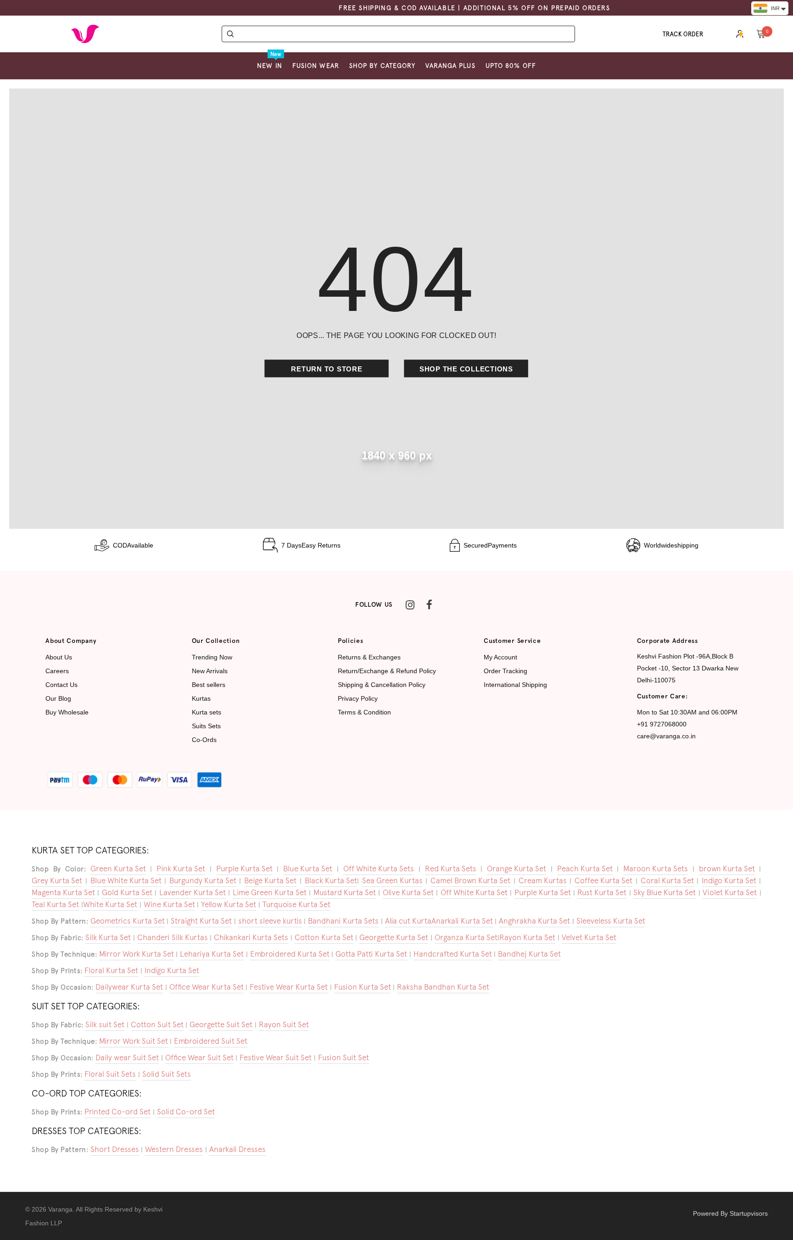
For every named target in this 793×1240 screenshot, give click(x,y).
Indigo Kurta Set (729, 880)
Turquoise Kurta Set (296, 904)
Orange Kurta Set (516, 868)
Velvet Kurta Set (589, 937)
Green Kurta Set (118, 868)
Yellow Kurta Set (228, 904)
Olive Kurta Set (408, 892)
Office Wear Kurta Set (206, 986)
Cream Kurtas (543, 880)
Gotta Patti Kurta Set (371, 953)
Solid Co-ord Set (186, 1111)
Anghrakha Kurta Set (534, 920)
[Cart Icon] (760, 33)
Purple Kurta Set (244, 868)
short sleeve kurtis (270, 920)
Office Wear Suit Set (199, 1057)
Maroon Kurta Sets (655, 868)
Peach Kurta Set (585, 868)
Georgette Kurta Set (393, 937)
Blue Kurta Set (307, 868)
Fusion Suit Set (343, 1057)
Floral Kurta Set (111, 970)
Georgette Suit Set (221, 1024)
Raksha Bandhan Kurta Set (443, 986)
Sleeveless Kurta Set (610, 920)
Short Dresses (114, 1149)
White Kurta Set (110, 904)
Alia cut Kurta (408, 920)
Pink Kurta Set (180, 868)
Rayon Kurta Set (527, 937)
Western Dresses (174, 1149)
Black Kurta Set (331, 880)
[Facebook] (429, 605)
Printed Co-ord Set (117, 1111)
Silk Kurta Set (108, 937)
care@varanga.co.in (666, 736)
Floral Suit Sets (110, 1074)
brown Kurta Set (727, 868)
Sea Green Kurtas (392, 880)
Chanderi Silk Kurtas (172, 937)
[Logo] (85, 33)
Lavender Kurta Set (192, 892)
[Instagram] (410, 605)
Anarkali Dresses (237, 1149)
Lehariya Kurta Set (212, 953)
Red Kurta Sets (450, 868)
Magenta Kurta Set (63, 892)
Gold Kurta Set (127, 892)
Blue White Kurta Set (126, 880)
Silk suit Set (104, 1024)
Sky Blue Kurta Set (664, 892)
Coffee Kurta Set (603, 880)
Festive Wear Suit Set (276, 1057)
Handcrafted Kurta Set (452, 953)
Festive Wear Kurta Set (289, 986)
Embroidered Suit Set (210, 1041)
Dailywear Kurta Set (129, 986)
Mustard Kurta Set (344, 892)
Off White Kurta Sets (378, 868)
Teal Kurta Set (55, 904)
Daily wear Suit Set (127, 1057)
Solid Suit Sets (166, 1074)
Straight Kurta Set (201, 920)
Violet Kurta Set (730, 892)
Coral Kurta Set (667, 880)
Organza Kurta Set (466, 937)
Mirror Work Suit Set (133, 1041)
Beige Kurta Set (270, 880)
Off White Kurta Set (474, 892)
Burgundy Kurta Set (202, 880)
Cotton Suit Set (157, 1024)
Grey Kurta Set (57, 880)
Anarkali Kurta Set (462, 920)
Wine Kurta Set (169, 904)
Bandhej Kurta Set (529, 953)
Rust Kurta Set (601, 892)
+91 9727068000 (662, 724)
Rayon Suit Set (284, 1024)
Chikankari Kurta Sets (251, 937)
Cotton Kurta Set (324, 937)
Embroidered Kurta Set (289, 953)
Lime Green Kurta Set (270, 892)
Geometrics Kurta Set (127, 920)
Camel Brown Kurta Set (470, 880)
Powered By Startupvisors (730, 1213)
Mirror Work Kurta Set (136, 953)
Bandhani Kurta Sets (343, 920)
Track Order (683, 34)
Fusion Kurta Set (362, 986)
